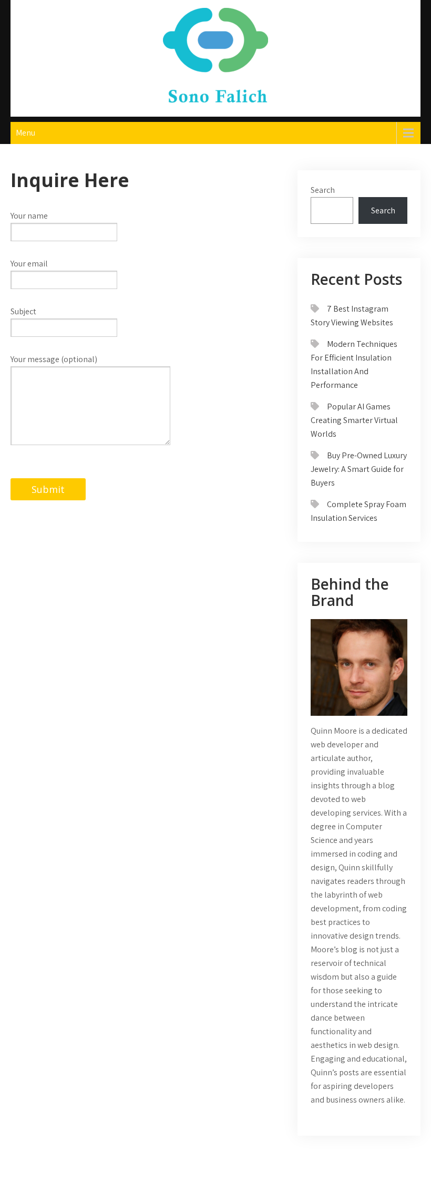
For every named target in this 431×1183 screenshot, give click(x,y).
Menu (25, 132)
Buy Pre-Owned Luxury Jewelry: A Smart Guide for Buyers (359, 469)
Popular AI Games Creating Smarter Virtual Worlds (354, 420)
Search (323, 190)
